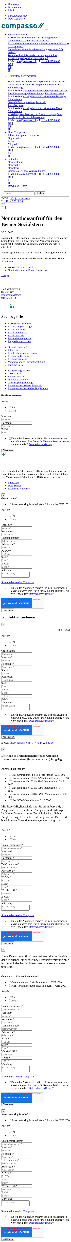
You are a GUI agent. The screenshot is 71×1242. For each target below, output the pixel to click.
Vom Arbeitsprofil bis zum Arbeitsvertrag (35, 116)
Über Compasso (16, 18)
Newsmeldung (15, 162)
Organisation (14, 138)
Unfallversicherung (55, 93)
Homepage (13, 4)
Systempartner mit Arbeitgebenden (41, 90)
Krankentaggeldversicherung (29, 93)
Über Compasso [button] (16, 132)
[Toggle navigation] (46, 29)
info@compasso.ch (26, 61)
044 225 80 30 (9, 297)
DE (10, 64)
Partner (11, 141)
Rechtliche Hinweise (19, 488)
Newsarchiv (14, 165)
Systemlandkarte (47, 81)
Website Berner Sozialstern (22, 267)
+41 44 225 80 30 (50, 61)
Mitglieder (13, 144)
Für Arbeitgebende (17, 15)
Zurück (5, 275)
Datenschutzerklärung (40, 444)
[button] (39, 75)
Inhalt (11, 10)
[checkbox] (35, 409)
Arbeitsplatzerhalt (36, 102)
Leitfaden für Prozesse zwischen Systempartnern (37, 83)
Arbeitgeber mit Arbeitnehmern (39, 96)
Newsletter (13, 168)
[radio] (39, 407)
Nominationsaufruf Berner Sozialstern (27, 270)
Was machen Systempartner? (23, 81)
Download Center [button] (17, 185)
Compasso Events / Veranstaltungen (26, 171)
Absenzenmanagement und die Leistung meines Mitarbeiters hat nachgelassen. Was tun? (33, 39)
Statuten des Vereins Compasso (17, 582)
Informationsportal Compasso (23, 135)
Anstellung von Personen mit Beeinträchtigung (32, 114)
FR (9, 67)
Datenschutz (14, 485)
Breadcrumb (14, 7)
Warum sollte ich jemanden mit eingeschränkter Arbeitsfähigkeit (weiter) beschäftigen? (32, 57)
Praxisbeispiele (15, 105)
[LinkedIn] (12, 309)
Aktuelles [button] (13, 159)
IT (9, 70)
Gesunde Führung (17, 102)
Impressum (13, 482)
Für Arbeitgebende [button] (17, 34)
